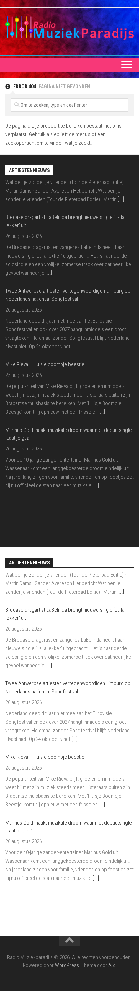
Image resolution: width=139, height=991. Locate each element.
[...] (49, 237)
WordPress (67, 965)
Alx (111, 965)
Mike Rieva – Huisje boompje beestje (44, 328)
